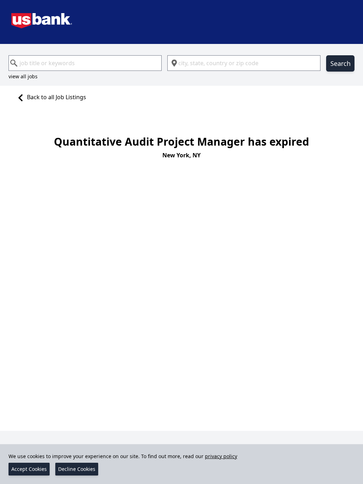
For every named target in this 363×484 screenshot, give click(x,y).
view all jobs (23, 76)
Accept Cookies (29, 469)
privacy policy (221, 456)
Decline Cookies (76, 469)
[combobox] (85, 63)
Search (340, 63)
